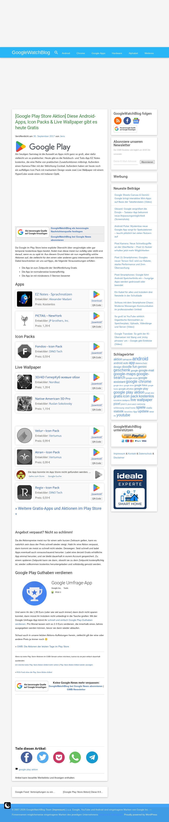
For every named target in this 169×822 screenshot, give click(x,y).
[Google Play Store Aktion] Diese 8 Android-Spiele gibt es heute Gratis (99, 792)
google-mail (146, 370)
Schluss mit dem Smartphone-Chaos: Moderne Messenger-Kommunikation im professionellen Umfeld (134, 306)
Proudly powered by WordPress (140, 814)
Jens (62, 136)
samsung (141, 404)
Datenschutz (145, 453)
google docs (118, 385)
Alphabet (133, 53)
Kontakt (132, 453)
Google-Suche (55, 476)
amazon (127, 359)
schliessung (119, 408)
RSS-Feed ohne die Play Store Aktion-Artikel (34, 672)
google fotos (140, 385)
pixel (117, 403)
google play (141, 388)
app (132, 363)
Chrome (81, 53)
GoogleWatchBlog (31, 52)
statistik (118, 411)
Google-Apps (98, 53)
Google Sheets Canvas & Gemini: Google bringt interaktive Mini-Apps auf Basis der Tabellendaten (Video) (133, 198)
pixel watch (131, 404)
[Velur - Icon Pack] (24, 435)
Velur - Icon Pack (47, 431)
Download (97, 300)
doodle (127, 366)
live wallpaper (141, 400)
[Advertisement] (27, 23)
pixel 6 (124, 404)
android (140, 358)
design (117, 366)
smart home (130, 408)
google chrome (138, 381)
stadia (149, 408)
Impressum (119, 453)
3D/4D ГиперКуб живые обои (57, 377)
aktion (118, 359)
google (134, 370)
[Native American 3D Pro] (24, 403)
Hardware (117, 53)
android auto (121, 362)
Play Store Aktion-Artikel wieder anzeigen (76, 665)
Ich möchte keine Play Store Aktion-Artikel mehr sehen (37, 665)
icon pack (130, 396)
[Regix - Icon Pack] (24, 492)
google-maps (125, 374)
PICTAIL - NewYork (48, 316)
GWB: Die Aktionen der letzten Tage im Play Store (43, 646)
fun (135, 366)
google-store (132, 378)
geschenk (122, 370)
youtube (123, 415)
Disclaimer (119, 457)
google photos (126, 388)
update (143, 411)
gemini (142, 366)
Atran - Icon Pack (47, 452)
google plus (149, 393)
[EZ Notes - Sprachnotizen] (24, 299)
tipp (135, 411)
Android (66, 53)
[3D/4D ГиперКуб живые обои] (24, 381)
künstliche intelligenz (122, 400)
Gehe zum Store (36, 476)
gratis (118, 396)
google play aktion (28, 769)
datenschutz (141, 363)
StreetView (128, 412)
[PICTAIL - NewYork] (24, 320)
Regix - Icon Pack (47, 487)
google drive (129, 385)
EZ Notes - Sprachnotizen (53, 294)
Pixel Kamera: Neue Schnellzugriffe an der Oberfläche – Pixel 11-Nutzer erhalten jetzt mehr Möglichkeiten (133, 247)
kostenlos (146, 396)
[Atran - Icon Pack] (24, 457)
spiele (141, 407)
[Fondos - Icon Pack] (24, 351)
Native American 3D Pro (52, 399)
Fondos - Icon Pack (48, 346)
